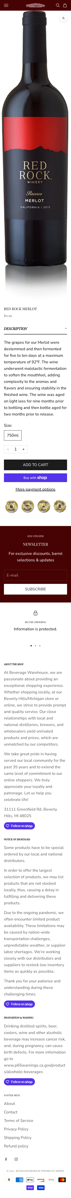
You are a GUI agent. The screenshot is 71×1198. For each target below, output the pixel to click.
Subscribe (35, 589)
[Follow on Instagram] (16, 1159)
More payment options (35, 489)
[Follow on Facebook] (6, 1159)
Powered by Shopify (52, 1170)
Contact (10, 1112)
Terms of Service (18, 1120)
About (9, 1103)
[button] (35, 328)
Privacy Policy (16, 1129)
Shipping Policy (17, 1137)
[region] (35, 625)
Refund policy (16, 1146)
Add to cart (35, 464)
